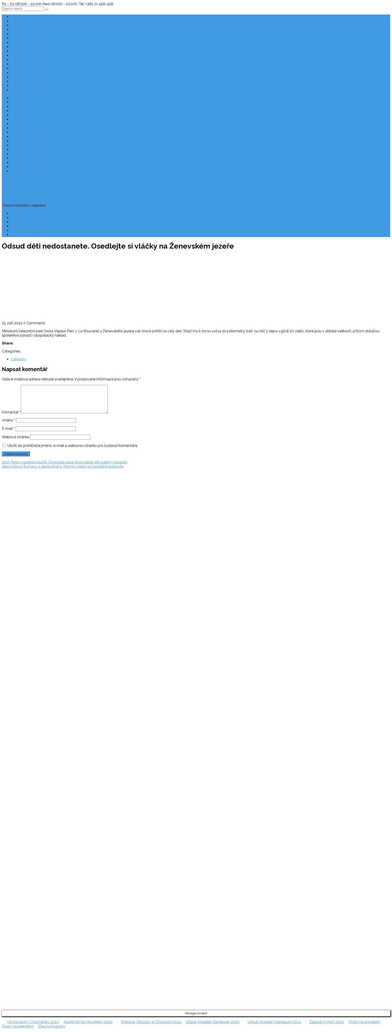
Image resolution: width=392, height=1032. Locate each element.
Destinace (19, 21)
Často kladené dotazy (29, 213)
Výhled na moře (24, 68)
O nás (16, 226)
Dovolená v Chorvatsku (11, 556)
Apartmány (20, 34)
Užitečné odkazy (25, 85)
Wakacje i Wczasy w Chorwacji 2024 (151, 1022)
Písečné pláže (22, 60)
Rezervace (20, 217)
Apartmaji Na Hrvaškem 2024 (88, 1022)
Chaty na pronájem (364, 1022)
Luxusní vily (20, 47)
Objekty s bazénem (27, 55)
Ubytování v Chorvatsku (12, 564)
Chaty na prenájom (18, 1026)
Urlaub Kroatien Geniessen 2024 (213, 1022)
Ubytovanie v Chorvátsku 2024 (33, 1022)
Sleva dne (19, 64)
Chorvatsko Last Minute (12, 590)
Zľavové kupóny (51, 1026)
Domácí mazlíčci (25, 42)
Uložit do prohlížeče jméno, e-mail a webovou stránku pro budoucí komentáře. (72, 445)
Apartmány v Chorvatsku (13, 573)
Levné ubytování (25, 25)
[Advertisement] (196, 287)
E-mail (8, 428)
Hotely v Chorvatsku (28, 73)
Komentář (11, 412)
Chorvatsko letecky (27, 90)
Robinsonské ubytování (30, 38)
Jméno (8, 420)
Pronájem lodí (22, 81)
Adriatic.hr (10, 489)
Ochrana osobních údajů (31, 230)
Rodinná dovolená (26, 29)
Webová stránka (15, 437)
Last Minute (21, 17)
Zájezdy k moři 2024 (326, 1022)
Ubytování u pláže (26, 51)
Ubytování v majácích (29, 77)
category (18, 359)
